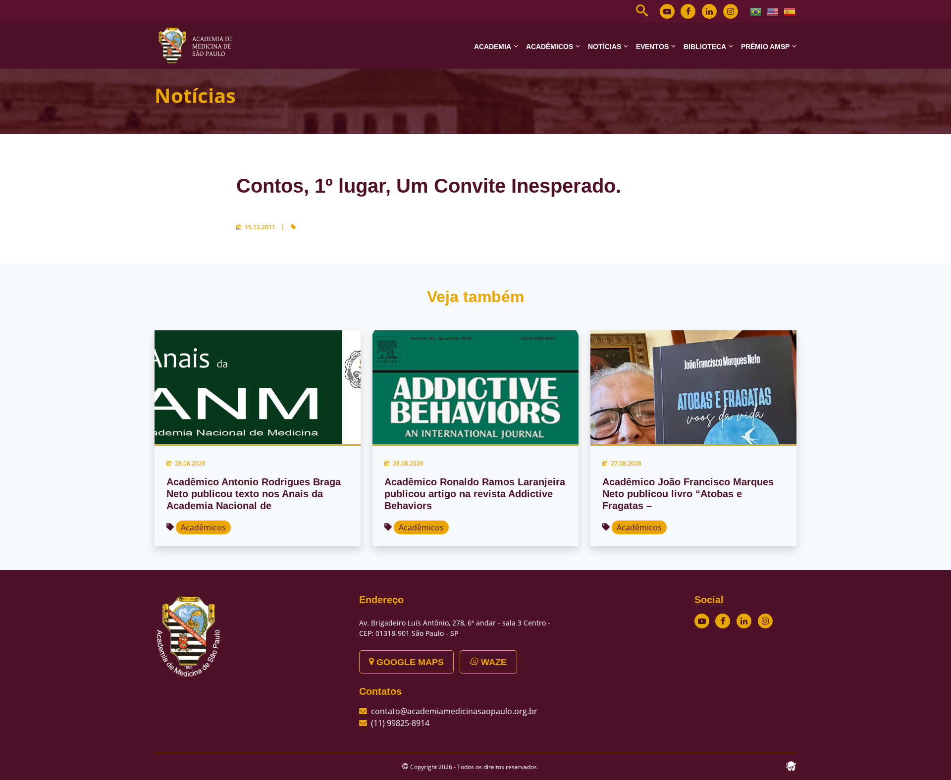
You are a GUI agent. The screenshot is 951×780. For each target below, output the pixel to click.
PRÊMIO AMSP (765, 47)
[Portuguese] (756, 10)
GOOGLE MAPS (409, 662)
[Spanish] (790, 10)
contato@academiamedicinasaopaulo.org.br (454, 711)
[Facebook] (688, 11)
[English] (773, 10)
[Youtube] (667, 11)
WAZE (492, 662)
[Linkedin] (709, 11)
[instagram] (730, 11)
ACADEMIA (492, 47)
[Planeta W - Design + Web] (791, 765)
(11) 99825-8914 (400, 723)
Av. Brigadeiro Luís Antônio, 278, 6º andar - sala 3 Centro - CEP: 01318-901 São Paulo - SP (454, 628)
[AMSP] (199, 45)
